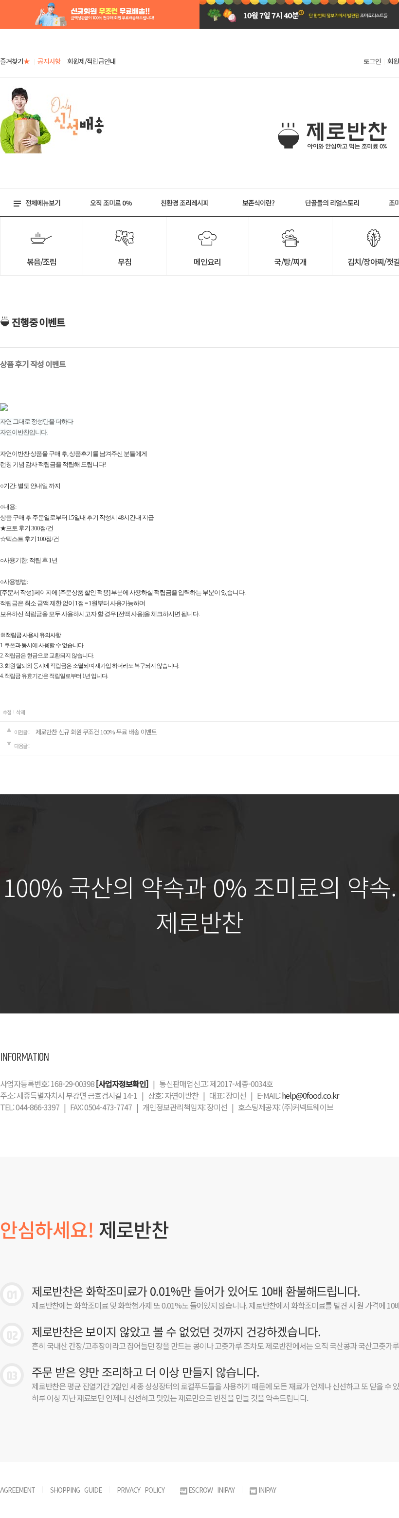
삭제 (20, 712)
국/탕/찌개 (290, 261)
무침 (124, 261)
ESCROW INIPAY (211, 1490)
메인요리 (207, 261)
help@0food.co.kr (310, 1095)
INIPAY (267, 1490)
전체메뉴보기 (42, 202)
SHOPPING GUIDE (76, 1490)
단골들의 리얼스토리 (332, 202)
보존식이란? (258, 202)
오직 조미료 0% (111, 202)
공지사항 (49, 61)
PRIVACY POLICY (140, 1490)
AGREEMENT (17, 1490)
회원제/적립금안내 (91, 61)
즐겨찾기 (15, 61)
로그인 (372, 61)
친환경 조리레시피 (185, 202)
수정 (6, 712)
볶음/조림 (41, 261)
